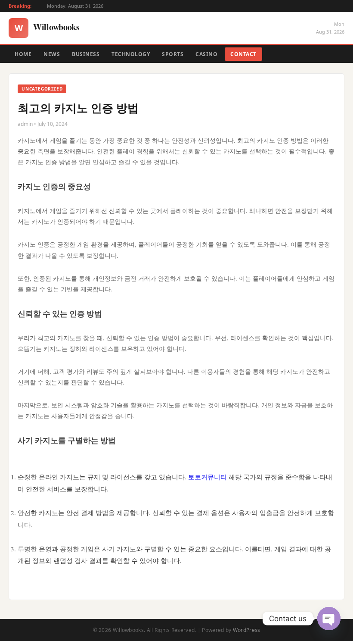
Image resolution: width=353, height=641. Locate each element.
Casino (206, 54)
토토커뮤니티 (207, 476)
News (51, 54)
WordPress (246, 630)
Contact (243, 54)
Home (23, 54)
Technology (130, 54)
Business (85, 54)
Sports (172, 54)
